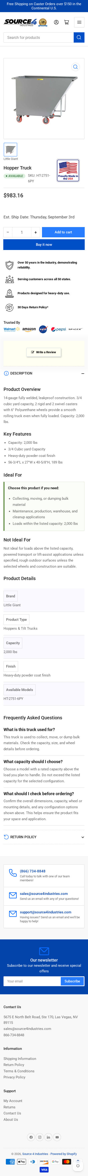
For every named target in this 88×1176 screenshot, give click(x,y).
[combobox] (44, 37)
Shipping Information (20, 1059)
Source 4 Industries (35, 1154)
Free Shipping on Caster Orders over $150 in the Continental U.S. (44, 6)
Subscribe (72, 981)
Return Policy (14, 1065)
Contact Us (12, 1113)
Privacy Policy (14, 1077)
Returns (9, 1107)
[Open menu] (79, 22)
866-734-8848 (14, 1035)
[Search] (79, 37)
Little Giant (11, 159)
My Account (13, 1101)
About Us (11, 1119)
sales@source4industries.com (27, 1029)
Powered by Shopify (63, 1154)
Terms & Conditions (19, 1071)
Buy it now (44, 245)
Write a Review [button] (46, 352)
